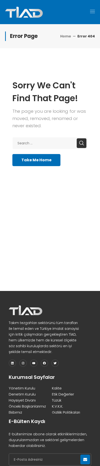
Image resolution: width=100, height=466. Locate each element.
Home (65, 36)
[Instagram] (23, 363)
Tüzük (56, 400)
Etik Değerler (63, 394)
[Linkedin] (12, 363)
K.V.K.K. (57, 406)
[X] (55, 363)
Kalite (57, 388)
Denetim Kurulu (22, 394)
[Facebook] (44, 363)
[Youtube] (33, 363)
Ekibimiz (15, 412)
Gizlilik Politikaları (66, 412)
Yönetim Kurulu (22, 388)
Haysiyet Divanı (22, 400)
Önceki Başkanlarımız (27, 406)
